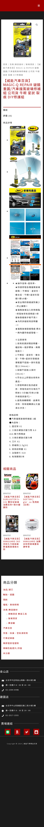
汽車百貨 (7, 627)
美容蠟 (11, 622)
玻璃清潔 (12, 618)
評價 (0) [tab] (7, 115)
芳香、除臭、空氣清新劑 (15, 633)
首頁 (5, 64)
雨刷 (5, 599)
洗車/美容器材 (10, 609)
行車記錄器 (8, 638)
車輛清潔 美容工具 (17, 613)
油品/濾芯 (8, 589)
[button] (39, 5)
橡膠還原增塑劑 (11, 643)
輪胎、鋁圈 (8, 594)
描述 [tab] (5, 109)
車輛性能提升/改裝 (12, 648)
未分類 (6, 653)
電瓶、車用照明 (11, 604)
